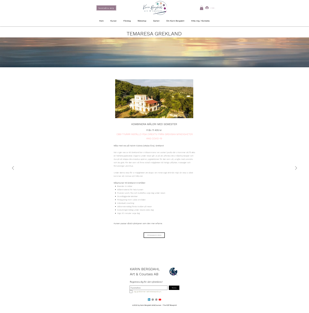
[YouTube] (160, 299)
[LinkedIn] (149, 299)
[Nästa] (296, 168)
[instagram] (152, 299)
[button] (201, 8)
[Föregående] (13, 168)
